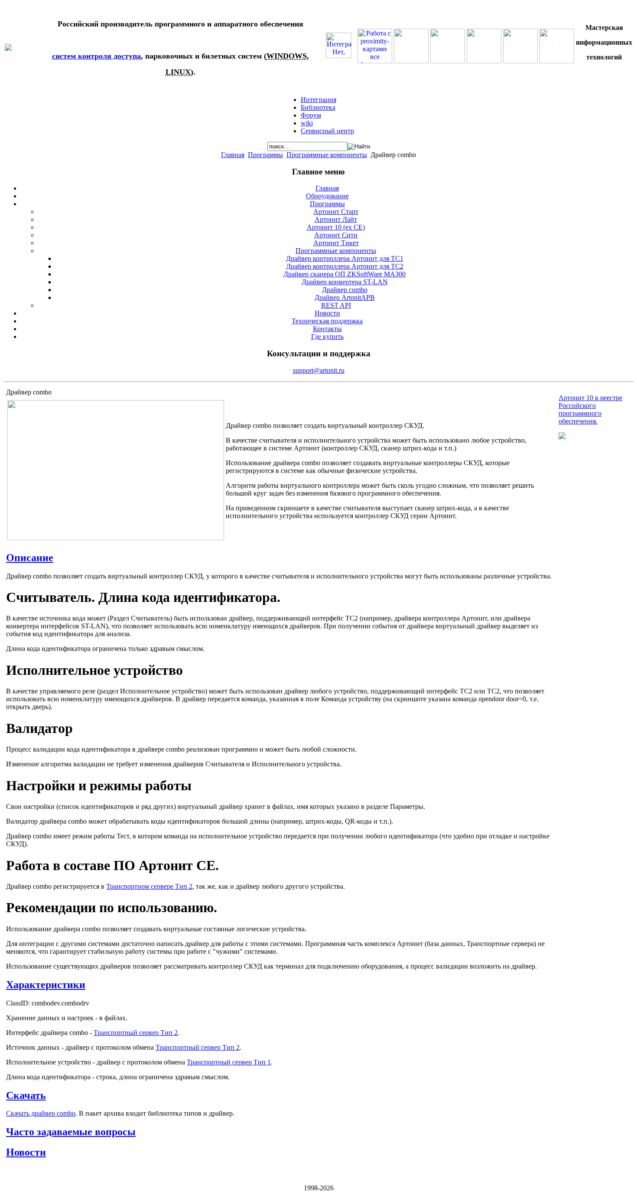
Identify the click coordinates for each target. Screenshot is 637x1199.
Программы (265, 154)
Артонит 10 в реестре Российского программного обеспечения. (590, 409)
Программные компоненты (326, 154)
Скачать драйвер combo (40, 1113)
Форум (311, 115)
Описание (29, 557)
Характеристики (45, 984)
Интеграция (318, 99)
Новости (26, 1152)
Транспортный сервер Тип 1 (229, 1062)
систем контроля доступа (96, 56)
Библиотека (318, 107)
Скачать (26, 1095)
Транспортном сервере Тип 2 (149, 886)
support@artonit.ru (318, 370)
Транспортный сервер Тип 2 (136, 1032)
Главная (232, 154)
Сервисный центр (327, 131)
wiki (307, 123)
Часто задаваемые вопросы (71, 1131)
